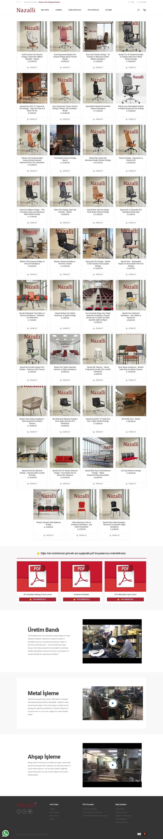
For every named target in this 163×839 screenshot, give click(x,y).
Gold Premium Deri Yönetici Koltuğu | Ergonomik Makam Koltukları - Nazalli (32, 57)
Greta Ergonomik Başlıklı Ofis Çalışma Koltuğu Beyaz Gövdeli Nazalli (65, 57)
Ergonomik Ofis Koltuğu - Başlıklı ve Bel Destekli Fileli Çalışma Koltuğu (98, 263)
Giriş (132, 2)
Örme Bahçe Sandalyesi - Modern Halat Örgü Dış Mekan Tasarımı (131, 368)
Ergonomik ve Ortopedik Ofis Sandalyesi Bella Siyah (131, 211)
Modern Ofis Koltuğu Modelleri (49, 2)
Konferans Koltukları (81, 594)
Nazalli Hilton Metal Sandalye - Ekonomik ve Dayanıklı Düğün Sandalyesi (114, 524)
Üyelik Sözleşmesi (122, 822)
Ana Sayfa (45, 10)
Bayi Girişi (142, 2)
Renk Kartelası (75, 10)
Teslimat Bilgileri (121, 819)
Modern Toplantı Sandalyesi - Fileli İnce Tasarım (65, 262)
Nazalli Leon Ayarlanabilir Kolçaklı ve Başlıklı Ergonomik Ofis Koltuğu (131, 107)
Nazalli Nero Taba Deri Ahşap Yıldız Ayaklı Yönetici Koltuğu (98, 211)
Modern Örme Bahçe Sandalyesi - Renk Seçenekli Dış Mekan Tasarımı (32, 421)
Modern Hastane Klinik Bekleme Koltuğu (48, 523)
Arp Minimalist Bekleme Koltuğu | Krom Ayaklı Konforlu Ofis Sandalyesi (65, 421)
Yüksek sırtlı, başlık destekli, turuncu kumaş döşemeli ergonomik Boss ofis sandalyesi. (32, 160)
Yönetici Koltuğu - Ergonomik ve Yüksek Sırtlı (131, 159)
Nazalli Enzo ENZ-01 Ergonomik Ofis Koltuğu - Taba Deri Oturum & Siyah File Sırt (32, 108)
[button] (138, 10)
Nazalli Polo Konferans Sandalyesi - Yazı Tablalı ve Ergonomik (131, 315)
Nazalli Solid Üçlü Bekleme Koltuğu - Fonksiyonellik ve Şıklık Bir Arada (32, 473)
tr (17, 2)
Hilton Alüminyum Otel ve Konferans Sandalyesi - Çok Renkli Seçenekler (81, 524)
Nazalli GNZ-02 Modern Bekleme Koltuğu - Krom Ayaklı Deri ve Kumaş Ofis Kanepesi (65, 473)
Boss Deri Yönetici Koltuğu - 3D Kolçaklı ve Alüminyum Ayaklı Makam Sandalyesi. (98, 57)
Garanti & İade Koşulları (124, 816)
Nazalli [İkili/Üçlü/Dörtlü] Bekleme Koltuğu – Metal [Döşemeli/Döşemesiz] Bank (98, 473)
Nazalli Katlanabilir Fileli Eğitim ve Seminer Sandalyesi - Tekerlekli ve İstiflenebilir (32, 315)
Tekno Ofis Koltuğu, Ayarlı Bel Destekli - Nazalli (65, 211)
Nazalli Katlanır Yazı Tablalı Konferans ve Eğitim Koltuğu (65, 314)
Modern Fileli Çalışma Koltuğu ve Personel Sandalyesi (32, 262)
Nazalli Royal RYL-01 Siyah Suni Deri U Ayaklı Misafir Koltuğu (98, 420)
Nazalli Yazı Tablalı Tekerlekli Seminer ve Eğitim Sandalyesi (65, 368)
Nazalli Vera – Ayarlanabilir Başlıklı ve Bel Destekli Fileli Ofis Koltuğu (130, 263)
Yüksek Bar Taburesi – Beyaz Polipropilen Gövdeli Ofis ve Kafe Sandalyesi (98, 369)
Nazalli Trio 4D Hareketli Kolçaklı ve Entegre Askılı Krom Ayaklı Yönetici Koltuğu (131, 57)
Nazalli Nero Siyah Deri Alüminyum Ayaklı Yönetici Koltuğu (98, 159)
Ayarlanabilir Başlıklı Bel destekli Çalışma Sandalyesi (98, 107)
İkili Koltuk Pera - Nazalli (131, 419)
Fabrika (59, 10)
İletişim (108, 10)
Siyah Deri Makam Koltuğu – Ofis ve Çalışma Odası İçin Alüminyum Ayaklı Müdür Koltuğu (32, 212)
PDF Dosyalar (93, 10)
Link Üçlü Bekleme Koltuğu (131, 471)
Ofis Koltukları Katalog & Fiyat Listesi (38, 594)
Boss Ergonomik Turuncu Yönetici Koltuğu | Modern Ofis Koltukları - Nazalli (65, 108)
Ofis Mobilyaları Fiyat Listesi (125, 594)
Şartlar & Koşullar (122, 812)
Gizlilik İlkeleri (120, 809)
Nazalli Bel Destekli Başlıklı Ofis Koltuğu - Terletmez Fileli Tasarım (32, 368)
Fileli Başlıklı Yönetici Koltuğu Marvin (65, 159)
